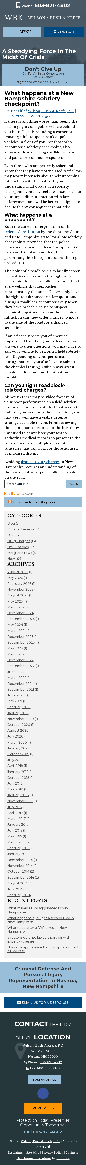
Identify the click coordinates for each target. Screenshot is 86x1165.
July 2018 (15, 783)
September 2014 (20, 877)
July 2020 (15, 736)
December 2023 (20, 637)
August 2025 (17, 595)
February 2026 (19, 584)
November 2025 (20, 589)
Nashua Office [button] (44, 1079)
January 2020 (18, 748)
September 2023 (21, 642)
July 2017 (14, 807)
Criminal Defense (21, 529)
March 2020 (17, 742)
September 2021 (20, 689)
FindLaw (63, 1158)
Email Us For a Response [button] (45, 1003)
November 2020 (20, 719)
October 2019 (18, 754)
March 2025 (16, 607)
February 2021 (19, 707)
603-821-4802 (52, 5)
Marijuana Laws (19, 553)
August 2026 (17, 572)
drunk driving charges (40, 462)
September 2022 (21, 666)
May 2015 (14, 836)
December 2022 (20, 660)
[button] (22, 32)
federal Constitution (22, 232)
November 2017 (20, 801)
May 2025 (15, 601)
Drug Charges (18, 541)
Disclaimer (16, 1152)
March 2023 (17, 654)
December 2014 (20, 860)
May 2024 (15, 625)
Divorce (13, 535)
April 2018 (15, 789)
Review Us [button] (43, 1108)
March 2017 (16, 819)
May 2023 (15, 648)
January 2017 (18, 824)
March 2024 (17, 631)
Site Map (32, 1152)
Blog (11, 523)
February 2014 (19, 895)
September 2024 (21, 619)
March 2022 (17, 678)
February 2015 (18, 848)
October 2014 (18, 871)
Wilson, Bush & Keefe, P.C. (51, 111)
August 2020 (18, 730)
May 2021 (14, 701)
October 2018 (18, 778)
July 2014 (14, 889)
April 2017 (15, 813)
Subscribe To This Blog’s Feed (35, 502)
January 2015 (17, 854)
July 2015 (14, 830)
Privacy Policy (52, 1152)
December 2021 (20, 684)
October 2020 (18, 725)
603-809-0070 (59, 82)
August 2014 (17, 883)
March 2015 (16, 842)
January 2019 (18, 772)
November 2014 (20, 866)
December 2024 (20, 613)
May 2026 (15, 578)
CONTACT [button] (66, 32)
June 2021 (15, 695)
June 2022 (16, 672)
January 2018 (18, 795)
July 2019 (14, 760)
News (11, 559)
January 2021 (18, 713)
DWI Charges (39, 116)
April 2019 (15, 766)
